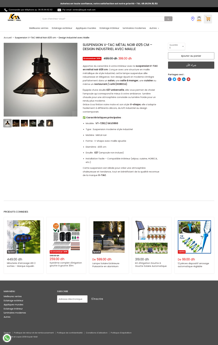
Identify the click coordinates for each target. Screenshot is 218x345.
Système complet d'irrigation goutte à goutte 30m (66, 264)
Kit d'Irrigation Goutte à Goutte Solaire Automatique (151, 264)
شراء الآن (191, 65)
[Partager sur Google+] (179, 79)
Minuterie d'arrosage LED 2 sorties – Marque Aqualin (21, 264)
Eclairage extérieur (62, 28)
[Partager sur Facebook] (170, 79)
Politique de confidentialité (70, 332)
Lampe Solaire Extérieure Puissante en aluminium (105, 265)
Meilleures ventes (38, 28)
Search (7, 332)
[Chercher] (168, 18)
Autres (153, 28)
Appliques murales (86, 28)
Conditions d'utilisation (97, 332)
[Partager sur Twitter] (174, 79)
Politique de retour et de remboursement (34, 332)
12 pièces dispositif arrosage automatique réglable (193, 265)
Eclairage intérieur (109, 28)
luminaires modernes (134, 28)
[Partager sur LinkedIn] (184, 79)
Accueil (8, 37)
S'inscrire (97, 299)
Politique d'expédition (121, 332)
